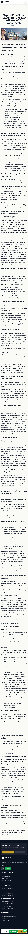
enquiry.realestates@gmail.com (9, 916)
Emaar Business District (6, 876)
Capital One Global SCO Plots (8, 903)
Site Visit (22, 931)
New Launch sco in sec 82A (7, 891)
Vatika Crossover (5, 874)
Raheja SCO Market (6, 878)
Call (6, 931)
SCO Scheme (6, 921)
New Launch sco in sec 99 (7, 890)
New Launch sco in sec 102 (7, 888)
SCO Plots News (6, 920)
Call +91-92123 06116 (19, 851)
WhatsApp (14, 931)
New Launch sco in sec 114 (7, 895)
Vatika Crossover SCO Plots (7, 901)
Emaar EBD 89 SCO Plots (7, 906)
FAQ (4, 918)
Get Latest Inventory (8, 852)
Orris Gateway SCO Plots (7, 905)
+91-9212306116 (6, 914)
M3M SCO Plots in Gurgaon (7, 880)
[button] (25, 930)
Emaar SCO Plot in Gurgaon (7, 881)
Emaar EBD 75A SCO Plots (7, 908)
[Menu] (25, 2)
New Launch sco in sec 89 (7, 893)
